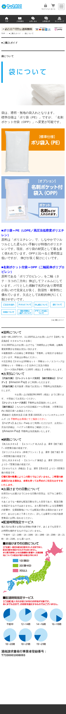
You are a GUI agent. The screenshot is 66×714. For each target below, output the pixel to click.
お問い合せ (33, 21)
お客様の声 (46, 21)
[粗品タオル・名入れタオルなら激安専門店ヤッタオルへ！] (11, 8)
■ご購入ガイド (15, 33)
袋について (7, 56)
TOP (6, 21)
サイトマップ (59, 21)
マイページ (45, 9)
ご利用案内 (20, 21)
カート (53, 9)
